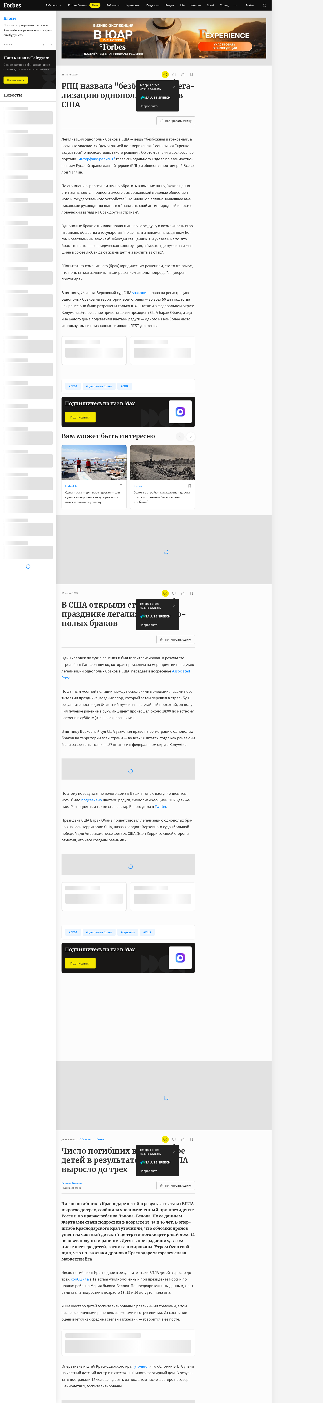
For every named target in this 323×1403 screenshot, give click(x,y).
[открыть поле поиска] (264, 5)
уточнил (141, 1353)
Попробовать (149, 106)
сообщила (80, 1264)
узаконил (140, 292)
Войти (250, 5)
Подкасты (152, 5)
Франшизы (133, 5)
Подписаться (80, 417)
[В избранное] (121, 342)
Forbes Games (83, 5)
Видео (169, 5)
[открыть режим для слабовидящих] (165, 74)
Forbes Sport (141, 1018)
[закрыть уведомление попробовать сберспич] (174, 86)
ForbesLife (71, 486)
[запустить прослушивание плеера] (174, 74)
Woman (196, 5)
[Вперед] (202, 350)
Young (224, 5)
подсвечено (91, 785)
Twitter (160, 792)
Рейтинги (113, 5)
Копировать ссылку (178, 121)
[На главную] (12, 5)
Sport (210, 5)
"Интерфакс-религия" (96, 158)
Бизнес (138, 486)
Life (182, 5)
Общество (71, 1018)
